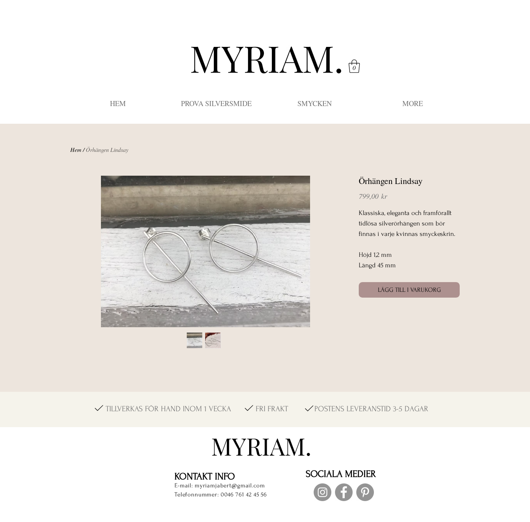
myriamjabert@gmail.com (230, 485)
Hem (75, 149)
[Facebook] (344, 492)
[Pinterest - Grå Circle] (365, 492)
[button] (354, 66)
